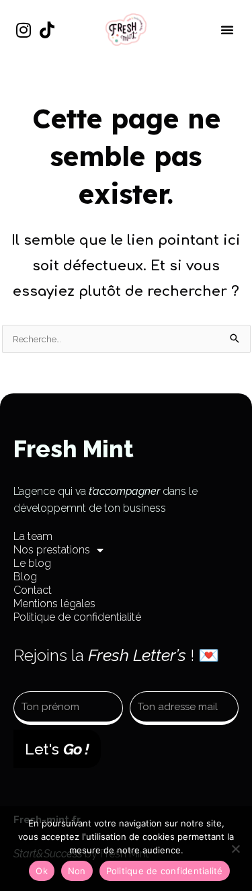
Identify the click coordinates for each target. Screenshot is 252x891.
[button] (227, 30)
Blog (25, 576)
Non (77, 870)
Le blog (32, 563)
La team (32, 536)
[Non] (235, 848)
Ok (42, 870)
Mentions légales (54, 603)
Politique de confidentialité (77, 617)
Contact (32, 590)
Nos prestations (51, 549)
